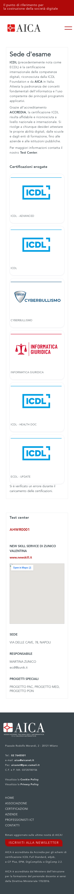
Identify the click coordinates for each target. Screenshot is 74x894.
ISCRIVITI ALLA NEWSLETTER (34, 842)
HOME (9, 798)
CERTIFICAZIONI (16, 809)
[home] (31, 28)
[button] (68, 28)
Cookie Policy (29, 779)
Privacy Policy (29, 784)
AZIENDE (11, 814)
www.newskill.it (21, 557)
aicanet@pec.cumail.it (25, 765)
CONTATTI (12, 825)
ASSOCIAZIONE (16, 803)
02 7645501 (18, 755)
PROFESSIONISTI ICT (19, 820)
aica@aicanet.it (24, 760)
